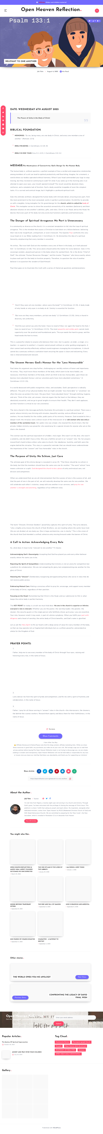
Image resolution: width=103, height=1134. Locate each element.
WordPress (57, 1128)
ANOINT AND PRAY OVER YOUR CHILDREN (27, 1052)
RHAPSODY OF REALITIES (65, 1050)
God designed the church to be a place (47, 468)
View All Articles (31, 821)
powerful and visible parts (68, 329)
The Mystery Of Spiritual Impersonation (15, 1042)
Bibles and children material (55, 2)
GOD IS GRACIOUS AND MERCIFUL (77, 904)
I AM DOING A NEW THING (75, 867)
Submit (58, 1024)
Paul (71, 233)
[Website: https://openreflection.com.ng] (43, 798)
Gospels (58, 1046)
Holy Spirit (26, 625)
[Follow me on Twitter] (47, 798)
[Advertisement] (50, 286)
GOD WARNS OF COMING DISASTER (22, 939)
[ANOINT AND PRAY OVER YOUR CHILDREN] (6, 1055)
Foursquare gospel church (81, 1042)
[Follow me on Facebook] (50, 798)
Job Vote (27, 799)
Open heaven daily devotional (75, 1046)
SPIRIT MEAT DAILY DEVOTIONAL (68, 1054)
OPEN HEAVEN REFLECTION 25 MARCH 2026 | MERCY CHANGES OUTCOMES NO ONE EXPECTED (21, 869)
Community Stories (62, 1042)
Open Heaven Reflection (50, 9)
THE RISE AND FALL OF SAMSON (49, 904)
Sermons (52, 729)
